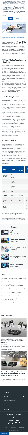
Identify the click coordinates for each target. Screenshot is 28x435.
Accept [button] (10, 18)
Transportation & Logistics (13, 37)
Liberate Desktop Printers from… (18, 239)
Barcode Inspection (13, 278)
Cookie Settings (4, 433)
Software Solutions (14, 295)
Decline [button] (17, 18)
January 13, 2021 (4, 377)
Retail (3, 295)
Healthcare (13, 285)
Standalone (22, 295)
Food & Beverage (5, 285)
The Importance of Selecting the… (18, 256)
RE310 (23, 73)
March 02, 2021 (4, 344)
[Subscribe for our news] (14, 417)
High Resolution (20, 285)
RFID (7, 295)
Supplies (4, 299)
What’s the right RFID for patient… (18, 248)
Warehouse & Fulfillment (19, 302)
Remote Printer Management (17, 292)
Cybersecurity (5, 281)
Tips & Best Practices (12, 299)
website (3, 219)
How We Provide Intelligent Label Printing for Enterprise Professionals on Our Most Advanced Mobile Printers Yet (13, 373)
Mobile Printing (5, 37)
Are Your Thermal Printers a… (17, 264)
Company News (22, 278)
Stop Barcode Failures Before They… (17, 231)
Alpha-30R (18, 73)
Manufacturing (13, 288)
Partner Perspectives (6, 292)
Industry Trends (5, 288)
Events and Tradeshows (14, 281)
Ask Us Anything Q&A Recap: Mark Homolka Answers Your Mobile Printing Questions (12, 341)
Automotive (4, 278)
